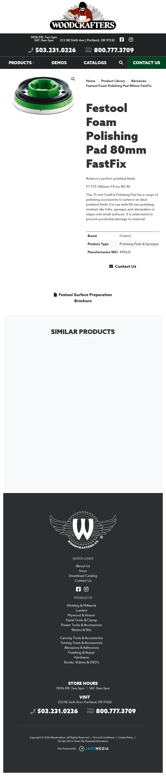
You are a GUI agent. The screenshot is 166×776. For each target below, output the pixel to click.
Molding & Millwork (81, 605)
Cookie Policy (125, 737)
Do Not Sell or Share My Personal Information (83, 741)
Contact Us (146, 62)
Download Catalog (83, 575)
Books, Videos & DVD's (81, 662)
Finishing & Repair (81, 652)
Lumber (81, 610)
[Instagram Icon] (86, 589)
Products (20, 62)
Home (90, 81)
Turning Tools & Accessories (81, 642)
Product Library (113, 81)
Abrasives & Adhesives (81, 647)
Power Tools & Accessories (81, 625)
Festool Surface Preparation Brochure (85, 297)
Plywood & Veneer (81, 615)
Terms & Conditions (104, 737)
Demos (59, 62)
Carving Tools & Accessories (81, 638)
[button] (73, 79)
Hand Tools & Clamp (81, 620)
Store (83, 571)
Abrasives (138, 81)
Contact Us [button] (125, 266)
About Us (83, 566)
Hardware (81, 657)
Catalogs (95, 62)
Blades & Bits (81, 630)
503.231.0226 (55, 50)
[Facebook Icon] (78, 589)
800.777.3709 (109, 50)
